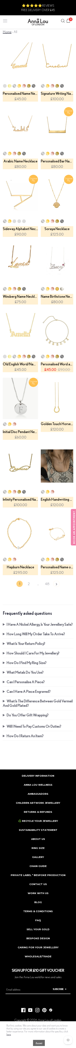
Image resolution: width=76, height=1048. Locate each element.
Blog (38, 902)
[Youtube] (28, 1009)
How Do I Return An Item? (25, 736)
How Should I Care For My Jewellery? (33, 653)
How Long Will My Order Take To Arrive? (36, 634)
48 (47, 584)
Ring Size (38, 848)
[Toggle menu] (5, 20)
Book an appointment (74, 527)
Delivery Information (38, 775)
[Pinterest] (42, 1009)
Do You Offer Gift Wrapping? (28, 715)
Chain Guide (38, 866)
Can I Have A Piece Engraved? (29, 691)
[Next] (56, 585)
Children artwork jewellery (38, 802)
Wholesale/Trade (38, 956)
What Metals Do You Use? (25, 672)
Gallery (38, 857)
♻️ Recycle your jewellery (38, 820)
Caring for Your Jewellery (38, 947)
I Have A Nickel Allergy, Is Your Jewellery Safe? (40, 624)
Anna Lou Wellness (38, 784)
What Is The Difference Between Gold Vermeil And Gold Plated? (38, 703)
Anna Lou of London (49, 1020)
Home (7, 31)
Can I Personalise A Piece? (26, 682)
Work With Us (38, 893)
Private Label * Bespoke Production (38, 875)
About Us (38, 838)
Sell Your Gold (38, 929)
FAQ (38, 920)
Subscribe (58, 989)
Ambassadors (38, 793)
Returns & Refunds (38, 811)
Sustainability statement (38, 829)
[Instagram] (35, 1009)
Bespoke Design (38, 938)
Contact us (38, 884)
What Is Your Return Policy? (26, 643)
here (8, 1034)
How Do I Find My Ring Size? (26, 663)
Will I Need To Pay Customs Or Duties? (34, 726)
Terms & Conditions (38, 911)
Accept (39, 1043)
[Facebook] (21, 1009)
